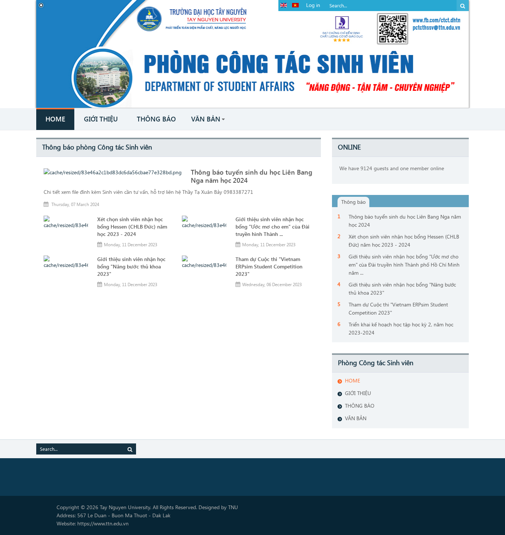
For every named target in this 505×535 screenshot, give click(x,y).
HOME (352, 380)
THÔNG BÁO (359, 405)
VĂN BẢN (355, 418)
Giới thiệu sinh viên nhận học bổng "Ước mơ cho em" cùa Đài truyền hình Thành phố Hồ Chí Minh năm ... (404, 264)
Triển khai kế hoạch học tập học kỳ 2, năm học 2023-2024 (401, 328)
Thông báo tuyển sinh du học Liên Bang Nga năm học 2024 (405, 220)
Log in (313, 4)
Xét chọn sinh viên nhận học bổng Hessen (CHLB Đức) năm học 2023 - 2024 (132, 226)
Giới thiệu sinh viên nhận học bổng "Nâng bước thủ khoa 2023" (131, 266)
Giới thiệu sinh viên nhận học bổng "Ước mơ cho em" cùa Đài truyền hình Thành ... (272, 226)
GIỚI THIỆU (358, 393)
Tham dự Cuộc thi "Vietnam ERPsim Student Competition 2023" (268, 266)
